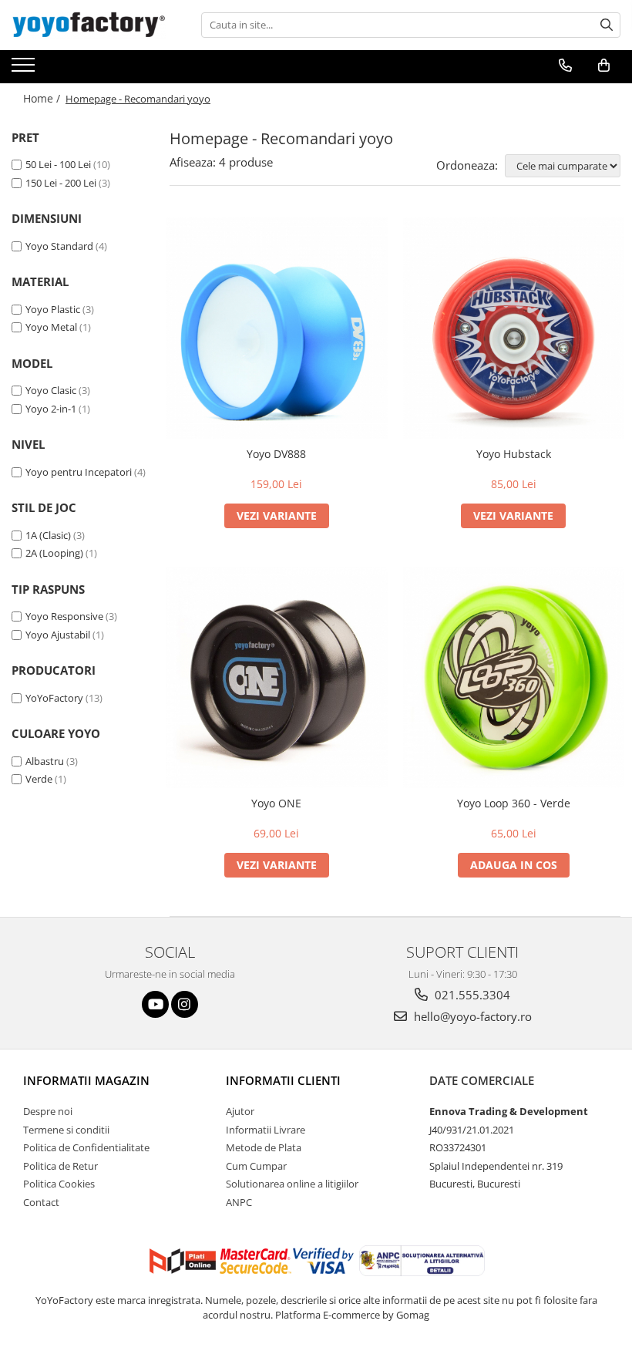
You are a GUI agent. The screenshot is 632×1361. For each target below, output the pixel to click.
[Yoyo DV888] (277, 328)
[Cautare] (606, 25)
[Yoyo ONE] (277, 678)
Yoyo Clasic (50, 390)
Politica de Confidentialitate (86, 1147)
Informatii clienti (283, 1080)
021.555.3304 (471, 994)
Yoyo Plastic (52, 309)
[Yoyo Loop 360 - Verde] (514, 678)
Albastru (44, 761)
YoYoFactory (54, 698)
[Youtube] (155, 1004)
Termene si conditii (66, 1130)
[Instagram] (184, 1004)
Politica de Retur (60, 1166)
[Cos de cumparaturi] (603, 65)
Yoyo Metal (51, 327)
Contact (41, 1202)
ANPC (239, 1202)
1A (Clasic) (48, 535)
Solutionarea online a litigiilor (292, 1184)
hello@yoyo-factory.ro (471, 1016)
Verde (38, 779)
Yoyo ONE (276, 803)
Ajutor (240, 1111)
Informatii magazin (86, 1080)
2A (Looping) (54, 553)
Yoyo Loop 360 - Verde (513, 803)
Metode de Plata (263, 1147)
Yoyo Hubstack (513, 453)
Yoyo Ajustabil (57, 635)
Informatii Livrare (265, 1130)
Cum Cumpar (256, 1166)
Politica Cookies (59, 1184)
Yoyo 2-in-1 (50, 409)
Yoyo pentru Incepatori (78, 472)
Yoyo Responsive (64, 616)
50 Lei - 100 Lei (58, 164)
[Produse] (25, 69)
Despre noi (47, 1111)
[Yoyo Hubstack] (514, 328)
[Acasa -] (89, 25)
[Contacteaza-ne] (565, 65)
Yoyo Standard (59, 246)
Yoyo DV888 (276, 453)
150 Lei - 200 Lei (60, 183)
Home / (43, 98)
